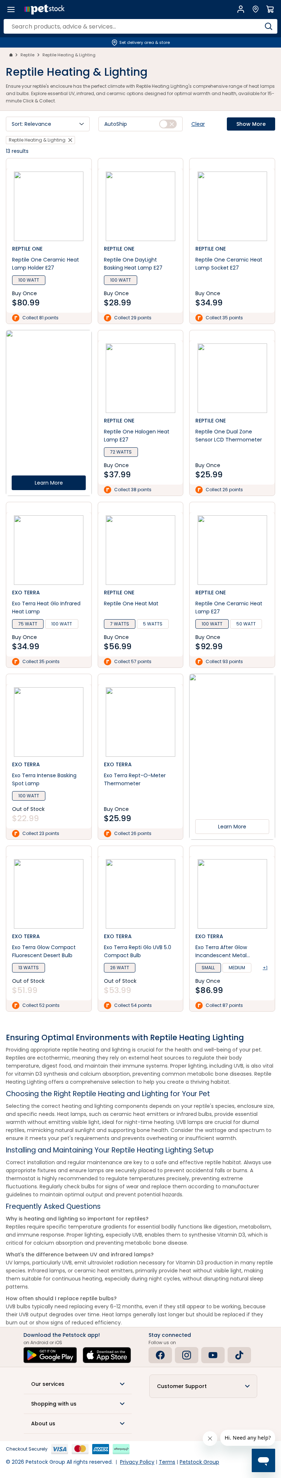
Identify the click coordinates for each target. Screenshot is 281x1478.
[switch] (168, 124)
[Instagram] (186, 1355)
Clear (198, 124)
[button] (48, 124)
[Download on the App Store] (107, 1355)
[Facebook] (160, 1355)
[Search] (268, 26)
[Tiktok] (239, 1355)
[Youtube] (213, 1355)
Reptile (27, 55)
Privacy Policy (137, 1462)
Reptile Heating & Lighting (68, 55)
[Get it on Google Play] (50, 1355)
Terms (167, 1462)
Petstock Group (199, 1462)
